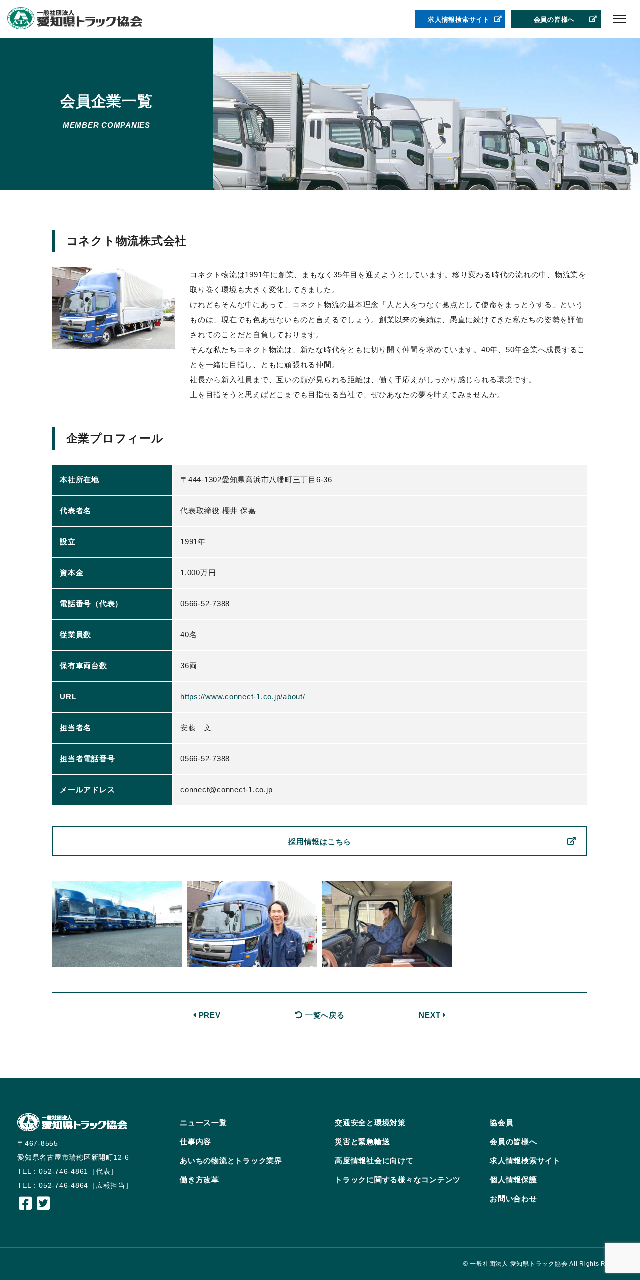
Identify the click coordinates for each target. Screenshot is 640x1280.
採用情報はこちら (320, 842)
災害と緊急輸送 (362, 1142)
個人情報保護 (514, 1180)
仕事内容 (196, 1142)
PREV (208, 1015)
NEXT (431, 1015)
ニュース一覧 (204, 1122)
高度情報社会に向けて (374, 1160)
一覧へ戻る (323, 1015)
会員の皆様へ (555, 20)
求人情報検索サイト (459, 20)
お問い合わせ (514, 1198)
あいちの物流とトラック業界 (231, 1160)
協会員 (502, 1122)
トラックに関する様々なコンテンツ (398, 1180)
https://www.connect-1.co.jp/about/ (243, 696)
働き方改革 (200, 1180)
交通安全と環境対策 (370, 1122)
